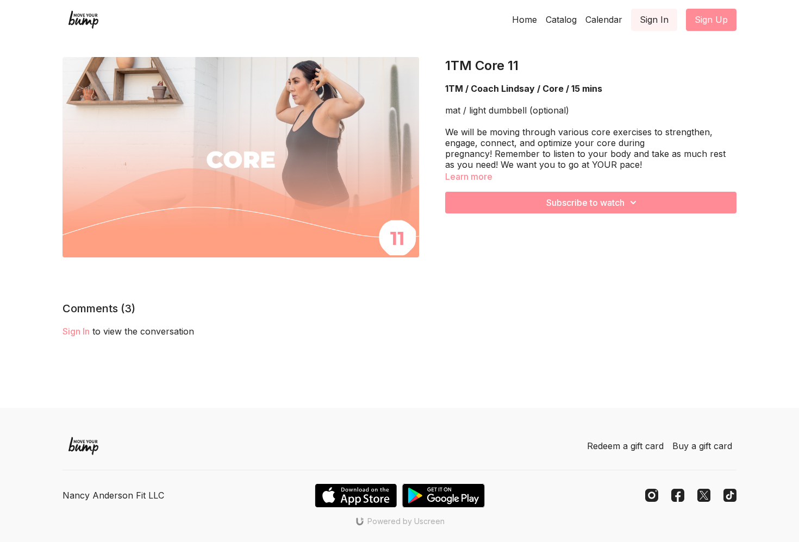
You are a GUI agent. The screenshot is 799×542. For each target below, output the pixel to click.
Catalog (561, 19)
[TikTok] (729, 495)
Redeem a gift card (625, 445)
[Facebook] (677, 495)
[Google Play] (443, 495)
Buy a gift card (702, 445)
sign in (76, 331)
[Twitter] (703, 495)
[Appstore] (355, 495)
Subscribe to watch (585, 202)
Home (524, 19)
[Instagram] (651, 495)
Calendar (603, 19)
